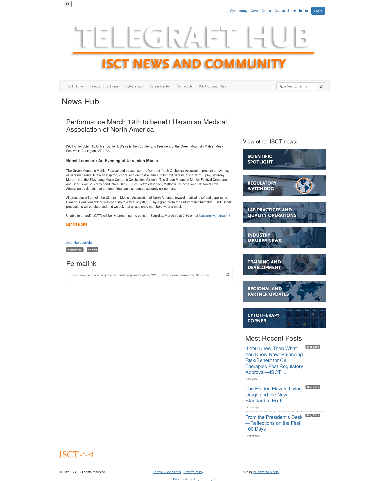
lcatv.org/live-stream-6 (215, 215)
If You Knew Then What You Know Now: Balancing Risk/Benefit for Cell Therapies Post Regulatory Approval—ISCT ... (274, 360)
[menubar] (270, 10)
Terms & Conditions (167, 472)
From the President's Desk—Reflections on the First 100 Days (274, 422)
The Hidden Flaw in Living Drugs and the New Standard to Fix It (273, 394)
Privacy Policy (193, 472)
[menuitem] (240, 10)
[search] (321, 86)
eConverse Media (266, 472)
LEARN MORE (76, 224)
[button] (227, 274)
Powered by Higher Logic (194, 479)
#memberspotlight (79, 242)
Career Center (261, 10)
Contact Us (282, 10)
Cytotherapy (238, 10)
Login (318, 11)
